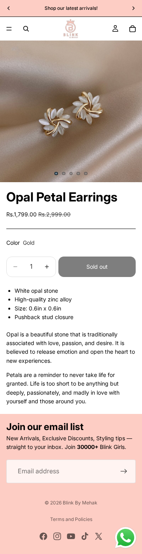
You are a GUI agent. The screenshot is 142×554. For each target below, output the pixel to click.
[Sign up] (124, 471)
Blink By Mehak (80, 503)
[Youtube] (71, 536)
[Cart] (132, 28)
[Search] (26, 28)
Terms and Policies (71, 519)
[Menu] (9, 29)
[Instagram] (57, 536)
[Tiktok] (85, 536)
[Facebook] (43, 536)
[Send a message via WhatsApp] (125, 537)
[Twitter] (98, 536)
